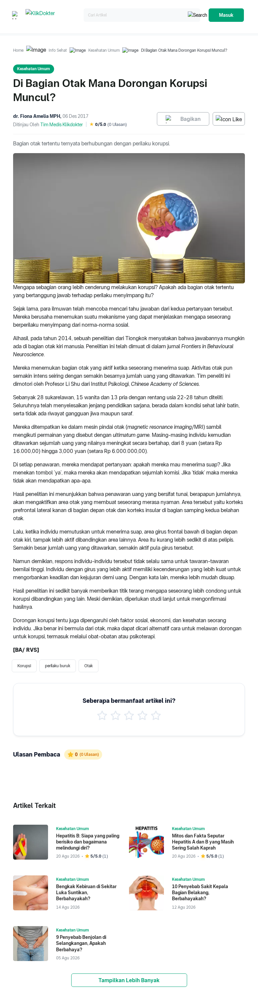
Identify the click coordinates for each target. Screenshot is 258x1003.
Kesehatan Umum (104, 50)
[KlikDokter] (53, 15)
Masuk (226, 15)
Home (18, 50)
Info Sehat (58, 50)
